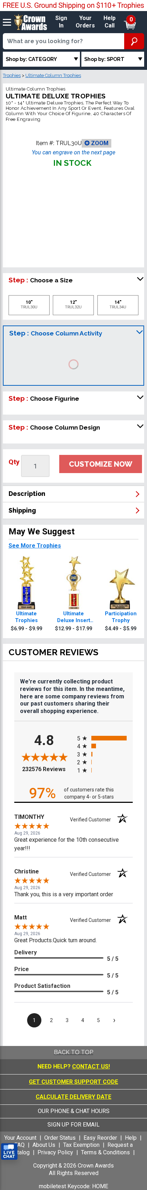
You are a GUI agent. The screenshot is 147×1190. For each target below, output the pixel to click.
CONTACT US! (91, 1066)
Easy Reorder (100, 1137)
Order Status (60, 1137)
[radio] (105, 738)
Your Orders (85, 22)
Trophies (12, 75)
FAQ (19, 1145)
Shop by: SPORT (104, 59)
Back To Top (73, 1052)
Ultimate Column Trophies (53, 75)
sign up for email (73, 1124)
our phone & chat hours (74, 1111)
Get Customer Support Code (73, 1081)
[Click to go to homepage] (30, 21)
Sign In (61, 22)
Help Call (109, 22)
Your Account (20, 1137)
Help (131, 1137)
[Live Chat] (9, 1151)
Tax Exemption (81, 1145)
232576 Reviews (48, 769)
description (27, 493)
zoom (99, 143)
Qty (14, 462)
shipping (22, 510)
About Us (43, 1145)
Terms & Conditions (105, 1152)
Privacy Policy (55, 1152)
